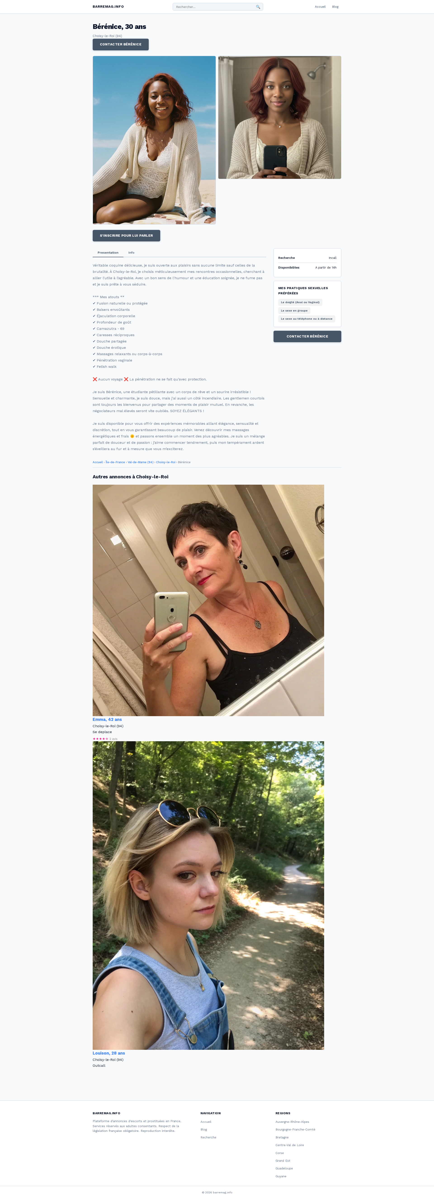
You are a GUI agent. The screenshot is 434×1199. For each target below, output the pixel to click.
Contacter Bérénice (121, 44)
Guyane (281, 1176)
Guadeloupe (284, 1168)
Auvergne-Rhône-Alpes (292, 1121)
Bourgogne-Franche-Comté (295, 1129)
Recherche (208, 1137)
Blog (335, 6)
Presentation (108, 252)
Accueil (320, 6)
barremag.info (108, 7)
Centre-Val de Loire (290, 1145)
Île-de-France (115, 462)
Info (131, 252)
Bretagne (282, 1137)
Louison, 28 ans (109, 1053)
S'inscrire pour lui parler (126, 236)
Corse (280, 1153)
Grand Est (283, 1160)
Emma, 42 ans (107, 719)
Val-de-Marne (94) (140, 462)
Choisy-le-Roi (165, 462)
